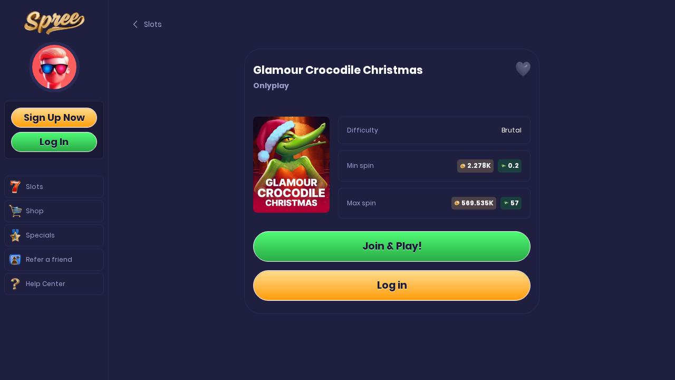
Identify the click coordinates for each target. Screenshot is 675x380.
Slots (153, 24)
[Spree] (54, 23)
